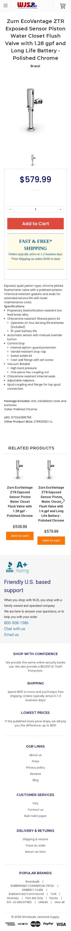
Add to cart (20, 536)
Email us (11, 634)
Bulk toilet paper (35, 816)
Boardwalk (32, 882)
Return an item (35, 852)
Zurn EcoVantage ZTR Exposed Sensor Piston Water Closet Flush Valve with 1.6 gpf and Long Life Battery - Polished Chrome (51, 504)
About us (35, 755)
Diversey (13, 898)
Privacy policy (35, 767)
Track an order (35, 846)
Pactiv (54, 898)
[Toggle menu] (5, 5)
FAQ (35, 803)
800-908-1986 (16, 623)
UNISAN (43, 902)
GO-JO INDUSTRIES (19, 902)
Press (35, 761)
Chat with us (14, 628)
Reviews (35, 774)
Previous (8, 500)
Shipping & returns (35, 839)
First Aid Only (34, 898)
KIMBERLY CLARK (32, 890)
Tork (53, 894)
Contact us (35, 810)
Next (63, 500)
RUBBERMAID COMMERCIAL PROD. (32, 886)
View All (59, 902)
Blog (35, 780)
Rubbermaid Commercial (26, 894)
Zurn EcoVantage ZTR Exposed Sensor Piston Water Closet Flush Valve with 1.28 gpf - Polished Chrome (20, 502)
